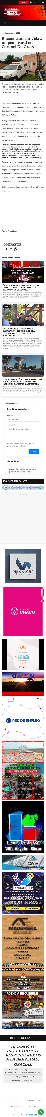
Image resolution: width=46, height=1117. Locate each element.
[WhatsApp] (31, 2)
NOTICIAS (28, 27)
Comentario (11, 425)
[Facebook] (35, 2)
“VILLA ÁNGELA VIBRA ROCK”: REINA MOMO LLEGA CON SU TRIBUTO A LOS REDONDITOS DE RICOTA (22, 287)
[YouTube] (43, 2)
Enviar (33, 451)
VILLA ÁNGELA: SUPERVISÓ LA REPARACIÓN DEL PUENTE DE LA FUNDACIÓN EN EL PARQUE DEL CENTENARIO (19, 332)
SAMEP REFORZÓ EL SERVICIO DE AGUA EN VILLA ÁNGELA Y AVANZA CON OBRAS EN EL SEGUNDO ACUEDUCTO (22, 381)
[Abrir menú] (5, 23)
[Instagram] (39, 2)
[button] (16, 2)
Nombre (10, 415)
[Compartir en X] (11, 249)
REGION (17, 27)
